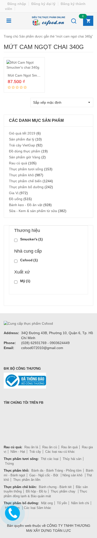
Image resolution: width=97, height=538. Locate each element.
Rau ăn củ (49, 447)
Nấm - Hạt (17, 451)
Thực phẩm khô (21, 175)
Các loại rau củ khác (60, 451)
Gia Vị (13, 193)
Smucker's (31, 239)
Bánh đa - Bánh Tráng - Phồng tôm (56, 470)
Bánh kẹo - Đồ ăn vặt (25, 205)
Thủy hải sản (72, 459)
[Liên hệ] (11, 512)
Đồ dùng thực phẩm (24, 151)
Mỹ (25, 281)
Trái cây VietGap (22, 145)
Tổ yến (62, 503)
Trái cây (35, 451)
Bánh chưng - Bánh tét (55, 487)
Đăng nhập (16, 4)
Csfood (29, 260)
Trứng (9, 463)
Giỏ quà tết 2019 (22, 133)
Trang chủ (11, 36)
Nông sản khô (72, 475)
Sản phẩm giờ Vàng (24, 157)
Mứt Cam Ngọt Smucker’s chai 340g (36, 75)
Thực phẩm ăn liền (26, 480)
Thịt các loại (49, 459)
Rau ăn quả (69, 447)
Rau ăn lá (31, 447)
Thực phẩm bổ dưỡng (26, 187)
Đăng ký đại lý (43, 4)
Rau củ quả (18, 163)
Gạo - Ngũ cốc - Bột (44, 475)
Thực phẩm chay (63, 491)
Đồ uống (15, 199)
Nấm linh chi (80, 503)
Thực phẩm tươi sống (26, 169)
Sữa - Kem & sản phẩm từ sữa (33, 211)
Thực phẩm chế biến (25, 181)
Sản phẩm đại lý (21, 139)
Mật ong (47, 503)
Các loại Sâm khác (37, 508)
